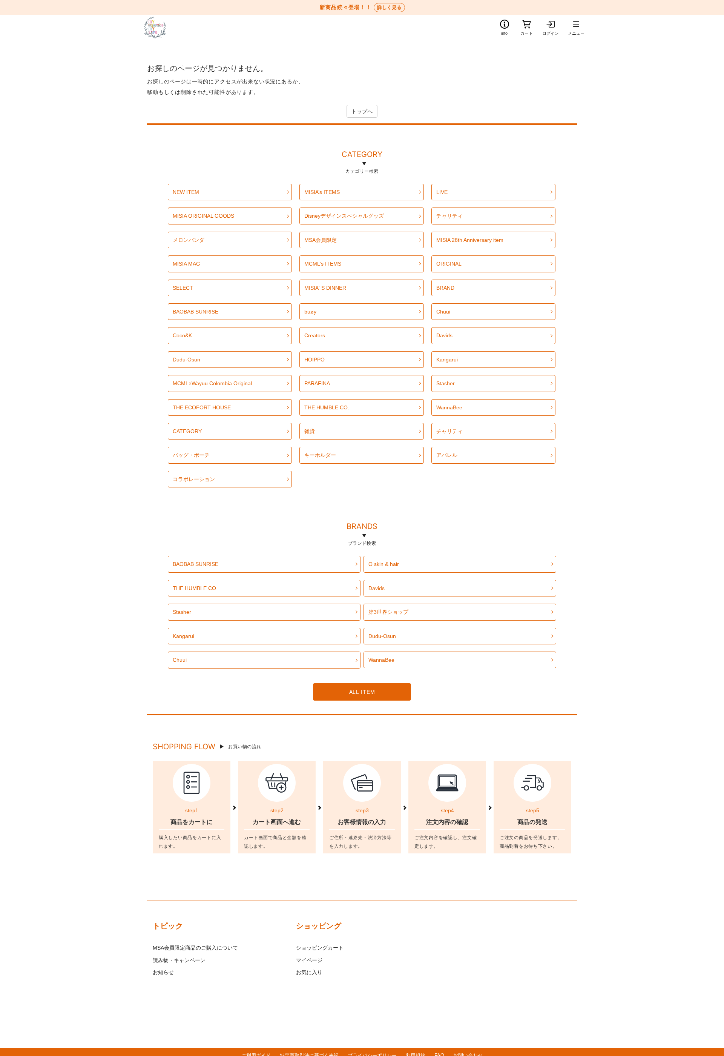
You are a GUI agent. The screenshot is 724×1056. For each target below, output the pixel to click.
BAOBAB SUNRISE (195, 312)
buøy (310, 312)
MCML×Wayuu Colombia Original (212, 383)
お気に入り (309, 972)
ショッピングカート (320, 948)
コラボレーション (194, 479)
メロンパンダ (188, 240)
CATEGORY (362, 155)
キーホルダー (320, 455)
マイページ (309, 960)
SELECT (183, 288)
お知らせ (163, 972)
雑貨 (309, 431)
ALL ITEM (362, 692)
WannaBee (449, 407)
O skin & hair (383, 564)
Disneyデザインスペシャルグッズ (344, 216)
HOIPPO (314, 360)
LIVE (442, 192)
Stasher (445, 383)
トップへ (362, 111)
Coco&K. (183, 335)
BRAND (445, 288)
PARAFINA (317, 383)
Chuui (443, 312)
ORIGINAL (449, 264)
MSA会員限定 (320, 240)
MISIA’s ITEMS (322, 192)
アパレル (446, 455)
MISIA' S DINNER (325, 288)
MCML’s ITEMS (322, 264)
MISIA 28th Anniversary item (469, 240)
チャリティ (449, 216)
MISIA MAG (186, 264)
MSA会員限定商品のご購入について (195, 948)
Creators (314, 335)
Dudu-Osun (186, 360)
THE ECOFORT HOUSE (202, 407)
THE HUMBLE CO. (326, 407)
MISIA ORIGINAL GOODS (203, 216)
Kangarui (447, 360)
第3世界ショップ (388, 612)
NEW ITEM (186, 192)
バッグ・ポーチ (191, 455)
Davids (444, 335)
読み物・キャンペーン (179, 960)
